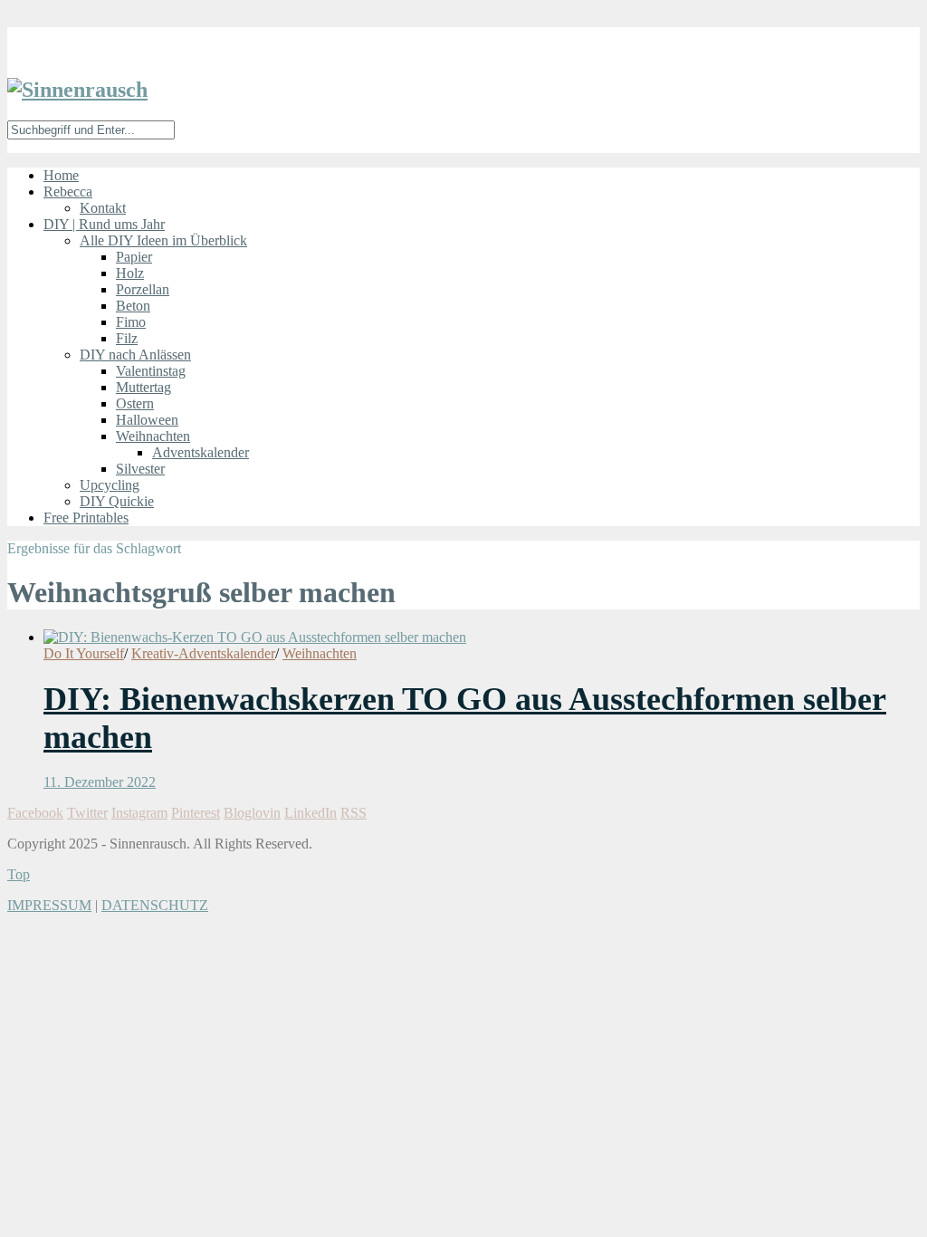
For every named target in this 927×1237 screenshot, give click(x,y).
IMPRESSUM (49, 905)
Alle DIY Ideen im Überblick (163, 240)
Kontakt (103, 208)
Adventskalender (200, 452)
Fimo (131, 322)
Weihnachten (153, 436)
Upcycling (109, 485)
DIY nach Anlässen (135, 354)
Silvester (140, 468)
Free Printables (86, 517)
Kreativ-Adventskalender (203, 653)
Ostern (135, 403)
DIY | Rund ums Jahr (104, 224)
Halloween (147, 419)
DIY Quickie (117, 501)
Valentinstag (151, 371)
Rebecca (67, 191)
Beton (133, 305)
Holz (130, 273)
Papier (134, 256)
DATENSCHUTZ (154, 905)
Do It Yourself (83, 653)
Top (18, 874)
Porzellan (142, 289)
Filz (127, 338)
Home (61, 175)
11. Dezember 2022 (99, 782)
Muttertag (143, 387)
